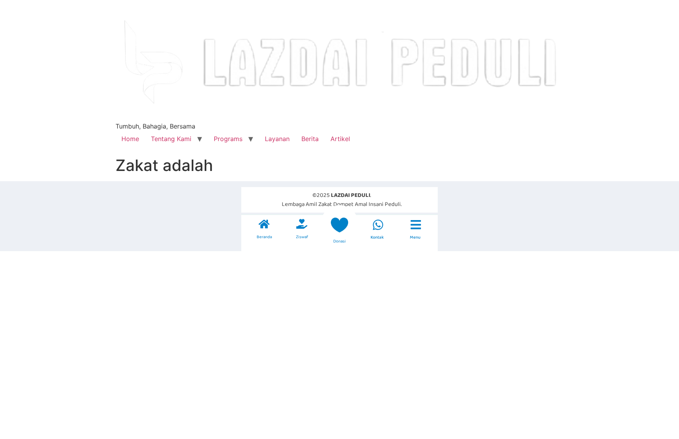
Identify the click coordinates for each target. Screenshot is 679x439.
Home (130, 139)
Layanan (277, 139)
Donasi (339, 241)
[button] (377, 225)
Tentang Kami (171, 139)
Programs (228, 139)
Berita (310, 139)
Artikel (340, 139)
